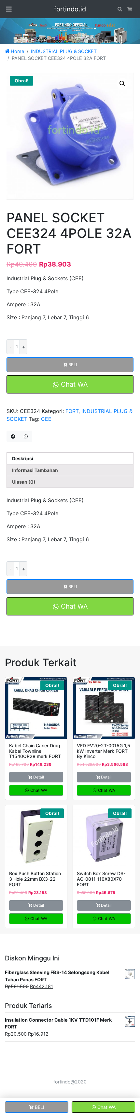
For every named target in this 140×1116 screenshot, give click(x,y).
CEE (46, 419)
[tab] (70, 458)
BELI (72, 364)
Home (16, 51)
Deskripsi (22, 458)
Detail (38, 777)
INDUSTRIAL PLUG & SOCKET (64, 51)
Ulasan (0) (23, 482)
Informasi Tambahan (35, 470)
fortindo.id (70, 9)
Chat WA (73, 384)
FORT (71, 411)
